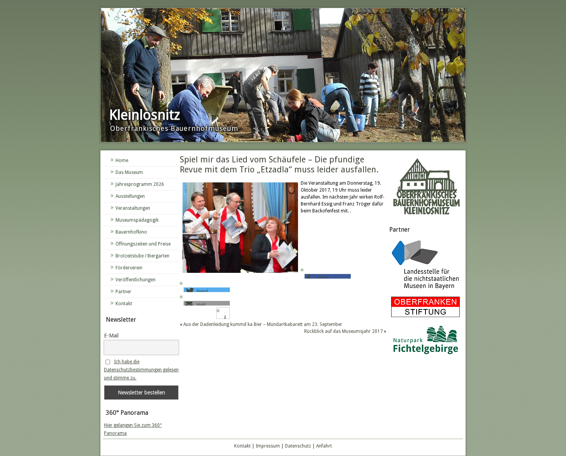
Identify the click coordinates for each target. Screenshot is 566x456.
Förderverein (129, 268)
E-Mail (111, 335)
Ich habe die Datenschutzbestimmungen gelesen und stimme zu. (141, 370)
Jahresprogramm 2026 (140, 184)
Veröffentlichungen (136, 279)
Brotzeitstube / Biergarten (142, 256)
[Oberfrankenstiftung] (425, 317)
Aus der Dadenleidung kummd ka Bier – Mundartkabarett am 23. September (262, 324)
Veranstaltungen (133, 208)
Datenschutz (298, 446)
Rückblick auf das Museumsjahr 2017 (343, 331)
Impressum (268, 446)
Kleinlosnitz (144, 115)
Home (122, 160)
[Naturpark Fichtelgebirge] (425, 355)
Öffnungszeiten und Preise (143, 244)
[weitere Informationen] (225, 318)
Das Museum (129, 172)
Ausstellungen (130, 196)
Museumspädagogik (137, 220)
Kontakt (124, 303)
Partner (123, 291)
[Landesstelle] (425, 290)
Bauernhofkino (131, 232)
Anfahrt (324, 446)
